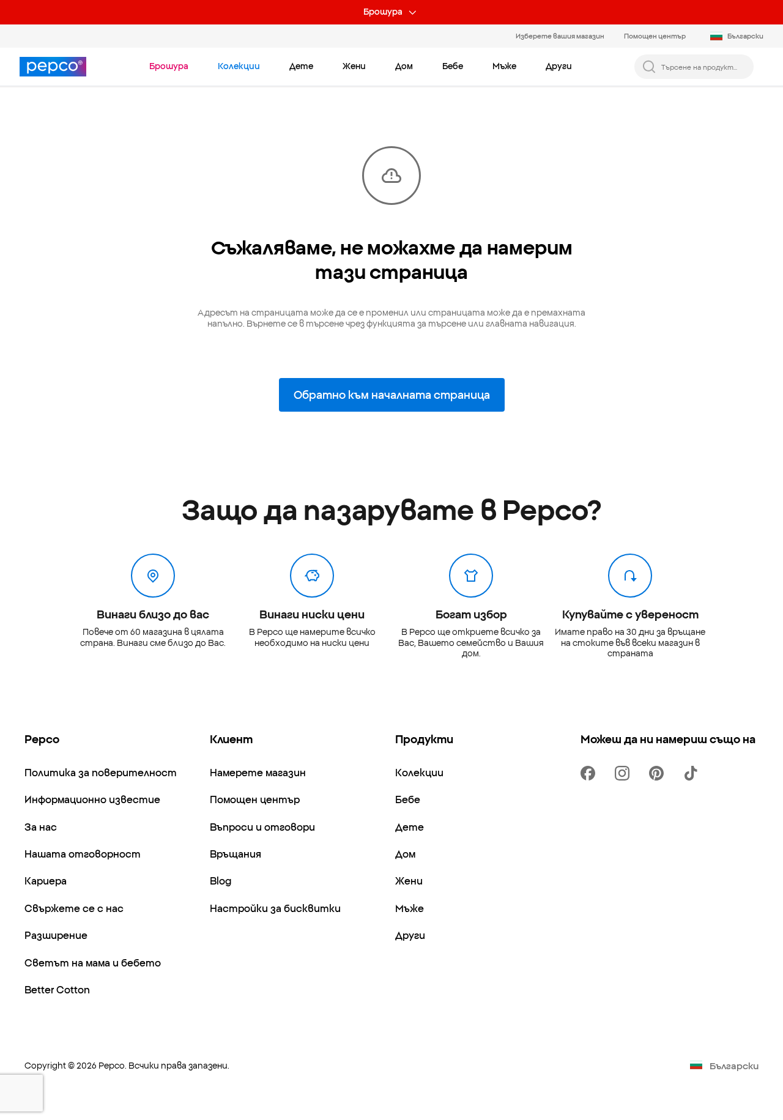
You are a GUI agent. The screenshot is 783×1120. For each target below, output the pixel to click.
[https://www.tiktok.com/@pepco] (693, 773)
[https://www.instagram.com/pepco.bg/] (624, 773)
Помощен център (655, 35)
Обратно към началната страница (392, 394)
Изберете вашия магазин (560, 35)
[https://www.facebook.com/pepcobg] (590, 773)
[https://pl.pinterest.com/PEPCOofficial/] (659, 773)
